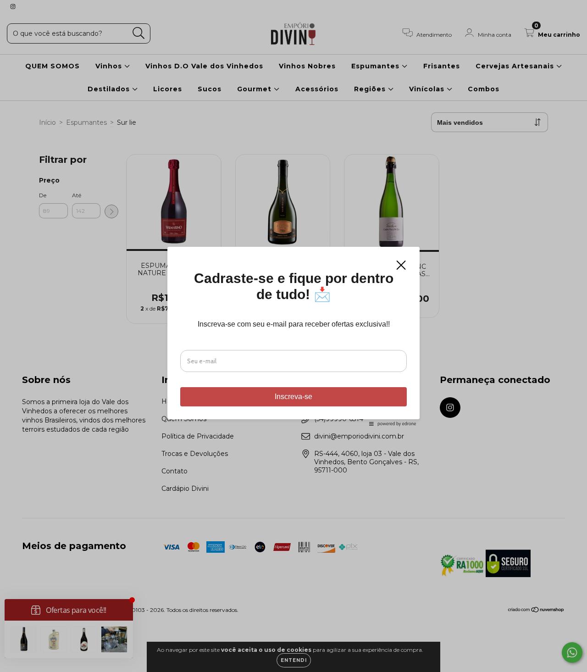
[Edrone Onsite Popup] (293, 336)
